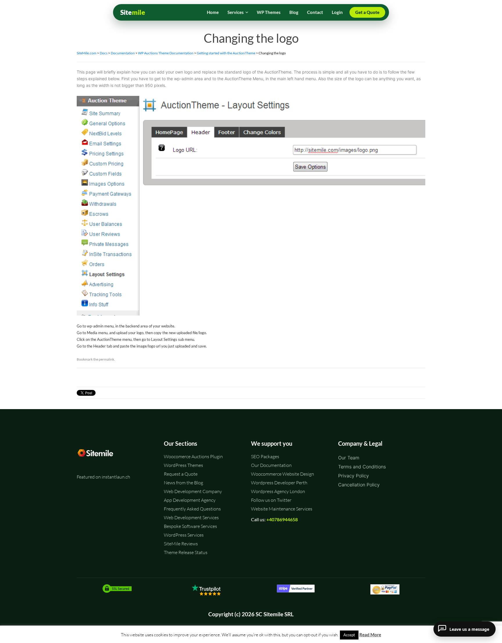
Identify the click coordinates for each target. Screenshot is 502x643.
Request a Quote (181, 474)
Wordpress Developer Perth (279, 483)
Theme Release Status (185, 552)
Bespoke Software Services (190, 526)
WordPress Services (184, 535)
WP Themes (269, 12)
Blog (293, 12)
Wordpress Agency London (278, 491)
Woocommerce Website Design (282, 474)
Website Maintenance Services (281, 509)
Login (337, 12)
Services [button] (235, 12)
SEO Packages (265, 456)
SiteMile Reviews (181, 544)
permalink (106, 359)
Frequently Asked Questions (192, 509)
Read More (370, 634)
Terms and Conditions (362, 467)
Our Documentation (271, 465)
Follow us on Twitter (271, 500)
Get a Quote (367, 12)
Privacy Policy (353, 476)
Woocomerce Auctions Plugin (193, 456)
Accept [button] (349, 635)
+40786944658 (282, 519)
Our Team (348, 458)
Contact (315, 12)
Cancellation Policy (359, 485)
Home (213, 12)
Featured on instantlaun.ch (103, 477)
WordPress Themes (183, 465)
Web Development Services (191, 517)
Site (132, 12)
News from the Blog (183, 483)
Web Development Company (193, 491)
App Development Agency (190, 500)
